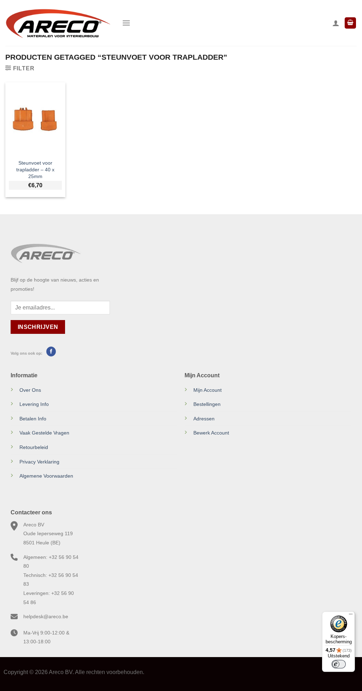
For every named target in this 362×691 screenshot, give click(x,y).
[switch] (339, 664)
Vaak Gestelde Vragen (44, 433)
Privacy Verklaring (39, 462)
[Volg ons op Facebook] (51, 351)
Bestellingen (207, 404)
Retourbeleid (33, 447)
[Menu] (126, 22)
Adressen (204, 418)
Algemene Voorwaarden (46, 476)
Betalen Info (32, 418)
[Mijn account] (335, 23)
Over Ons (30, 390)
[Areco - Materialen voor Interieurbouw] (58, 23)
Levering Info (34, 404)
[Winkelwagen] (350, 23)
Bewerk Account (211, 433)
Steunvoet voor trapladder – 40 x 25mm (35, 169)
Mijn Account (207, 390)
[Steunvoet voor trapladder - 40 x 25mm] (35, 118)
